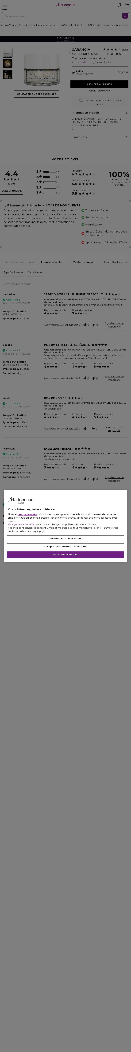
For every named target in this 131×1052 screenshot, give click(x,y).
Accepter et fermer (65, 554)
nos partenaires (27, 514)
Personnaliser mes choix (65, 538)
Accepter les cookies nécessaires (65, 546)
